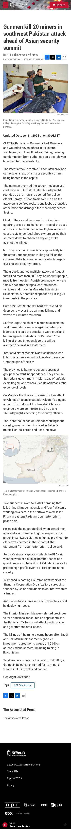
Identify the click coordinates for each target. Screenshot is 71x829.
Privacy (10, 785)
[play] (5, 825)
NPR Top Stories (22, 685)
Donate (60, 4)
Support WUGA (14, 778)
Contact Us (12, 771)
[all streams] (66, 825)
